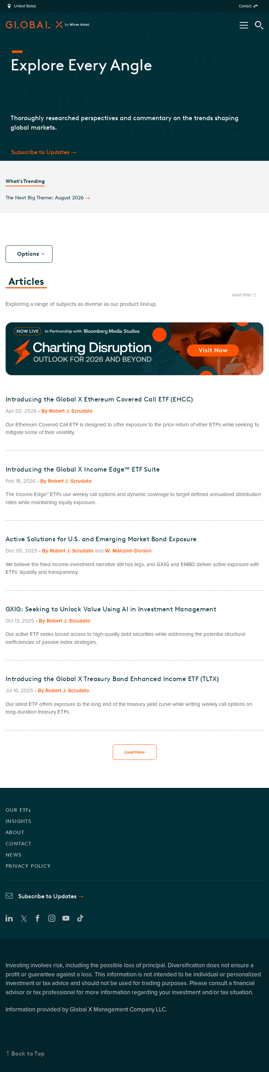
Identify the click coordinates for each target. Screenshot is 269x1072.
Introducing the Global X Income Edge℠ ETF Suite (83, 469)
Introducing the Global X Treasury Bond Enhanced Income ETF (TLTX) (112, 679)
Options (28, 253)
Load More (134, 752)
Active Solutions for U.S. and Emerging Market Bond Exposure (101, 539)
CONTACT (19, 844)
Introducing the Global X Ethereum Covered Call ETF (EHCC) (99, 399)
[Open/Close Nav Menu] (244, 25)
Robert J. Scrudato (71, 411)
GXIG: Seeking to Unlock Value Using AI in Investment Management (111, 609)
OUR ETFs (18, 810)
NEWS (14, 855)
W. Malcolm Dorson (128, 551)
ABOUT (15, 833)
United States (25, 6)
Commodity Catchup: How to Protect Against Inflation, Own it (78, 192)
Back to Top (28, 1053)
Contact (245, 6)
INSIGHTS (19, 821)
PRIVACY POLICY (28, 866)
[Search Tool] (259, 25)
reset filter (241, 295)
